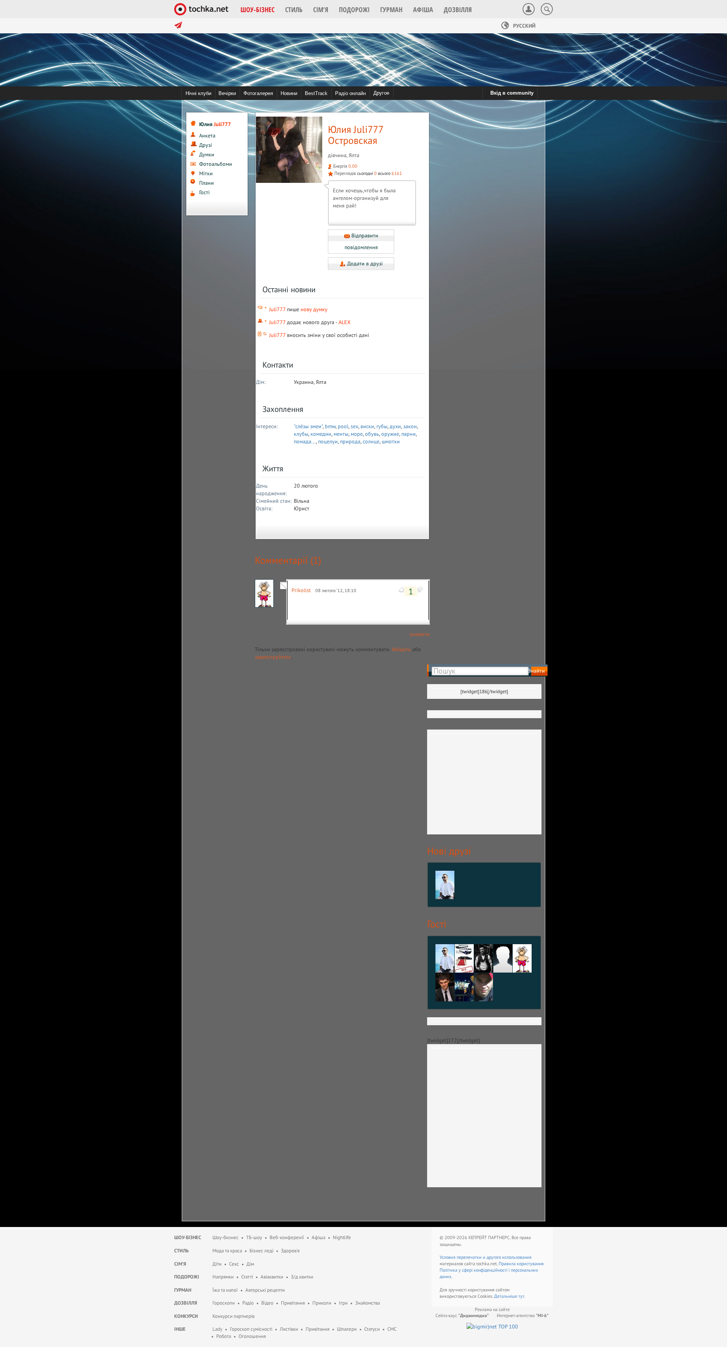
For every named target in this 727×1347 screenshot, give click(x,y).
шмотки (391, 441)
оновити (420, 634)
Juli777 (277, 309)
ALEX (345, 322)
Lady (217, 1329)
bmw (330, 426)
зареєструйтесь (273, 656)
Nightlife (342, 1237)
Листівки (289, 1329)
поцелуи (328, 441)
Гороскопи (223, 1303)
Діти (217, 1264)
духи (395, 426)
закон (410, 426)
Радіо (248, 1303)
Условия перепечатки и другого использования (486, 1257)
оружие (390, 433)
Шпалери (347, 1329)
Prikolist (301, 590)
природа (350, 441)
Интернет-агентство (523, 1315)
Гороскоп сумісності (251, 1329)
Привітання (293, 1303)
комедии (320, 433)
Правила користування (521, 1263)
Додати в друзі (364, 263)
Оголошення (252, 1336)
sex (354, 426)
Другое (381, 93)
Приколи (321, 1303)
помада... (305, 441)
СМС (391, 1329)
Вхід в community (512, 93)
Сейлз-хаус (462, 1315)
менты (341, 433)
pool (343, 426)
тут (521, 1296)
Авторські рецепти (265, 1290)
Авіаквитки (272, 1277)
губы (381, 426)
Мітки (206, 173)
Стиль (181, 1250)
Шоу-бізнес (187, 1237)
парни (408, 433)
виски (367, 426)
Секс (234, 1264)
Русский (523, 25)
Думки (206, 154)
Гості (204, 192)
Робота (223, 1336)
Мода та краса (227, 1250)
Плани (206, 182)
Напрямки (223, 1277)
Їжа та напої (225, 1290)
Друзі (205, 145)
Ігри (343, 1303)
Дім (250, 1264)
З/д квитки (302, 1277)
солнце (371, 441)
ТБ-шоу (254, 1237)
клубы (301, 433)
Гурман (182, 1290)
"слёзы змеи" (308, 426)
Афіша (318, 1237)
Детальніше (506, 1296)
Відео (267, 1303)
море (357, 433)
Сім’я (180, 1264)
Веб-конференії (287, 1237)
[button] (257, 9)
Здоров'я (290, 1250)
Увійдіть (401, 649)
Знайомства (367, 1303)
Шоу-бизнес (225, 1237)
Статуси (372, 1329)
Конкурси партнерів (233, 1316)
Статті (247, 1277)
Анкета (207, 135)
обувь (372, 433)
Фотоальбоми (215, 164)
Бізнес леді (261, 1250)
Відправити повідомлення (361, 241)
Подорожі (186, 1277)
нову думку (314, 309)
